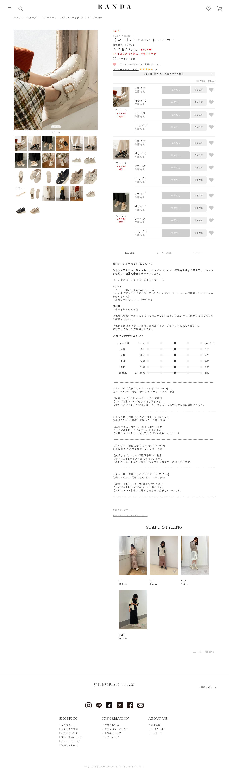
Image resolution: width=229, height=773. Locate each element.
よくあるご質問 (69, 729)
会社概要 (155, 725)
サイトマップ (112, 737)
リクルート (157, 733)
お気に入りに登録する (211, 90)
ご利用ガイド (68, 725)
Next (96, 81)
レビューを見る (126, 69)
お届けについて (69, 733)
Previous (16, 81)
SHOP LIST (158, 729)
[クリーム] (56, 80)
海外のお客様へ (69, 745)
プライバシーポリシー (117, 729)
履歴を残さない (209, 687)
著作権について (113, 733)
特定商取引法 (112, 725)
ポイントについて (70, 741)
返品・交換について (72, 737)
